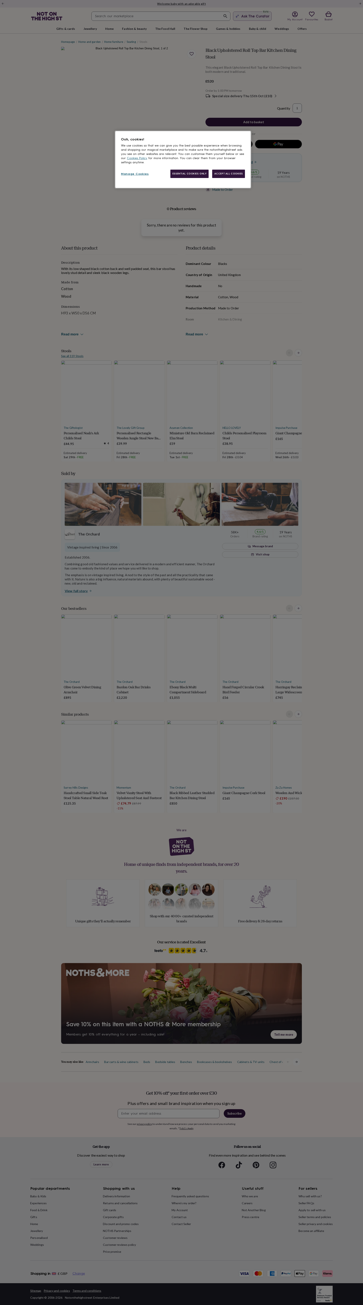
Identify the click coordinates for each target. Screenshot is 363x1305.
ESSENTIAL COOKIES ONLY (189, 173)
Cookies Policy (137, 158)
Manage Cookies (135, 174)
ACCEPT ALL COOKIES (228, 173)
